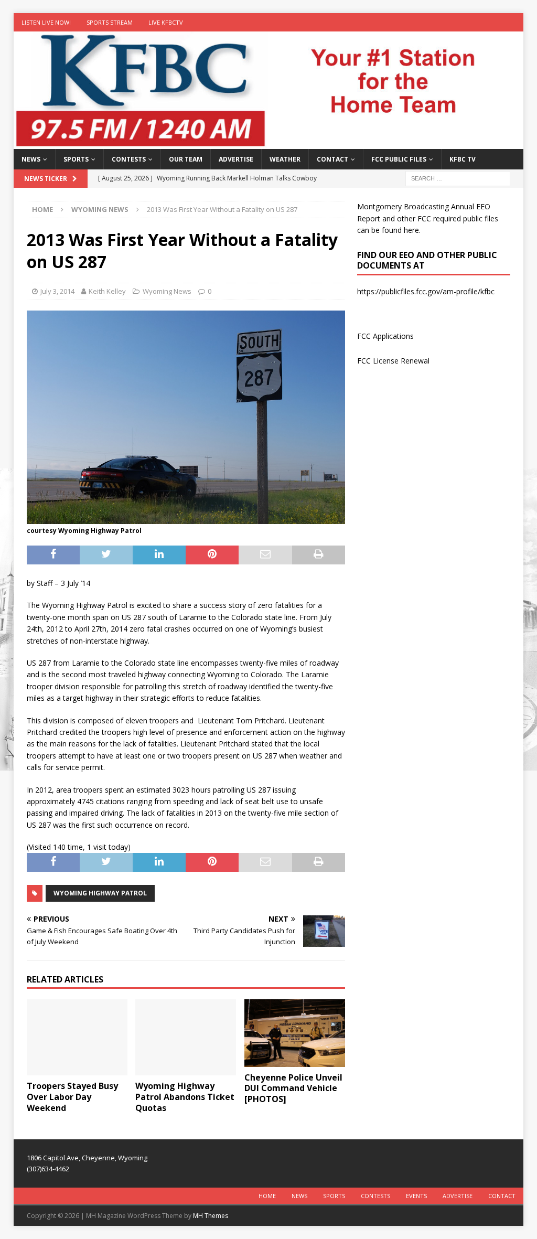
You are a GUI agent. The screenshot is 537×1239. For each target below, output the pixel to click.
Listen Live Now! (46, 22)
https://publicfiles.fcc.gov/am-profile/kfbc (426, 291)
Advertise (236, 159)
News (31, 159)
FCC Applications (385, 336)
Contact (332, 159)
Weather (285, 159)
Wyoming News (167, 291)
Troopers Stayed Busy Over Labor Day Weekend (72, 1097)
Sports (76, 159)
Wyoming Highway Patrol (100, 893)
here (411, 230)
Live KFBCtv (165, 22)
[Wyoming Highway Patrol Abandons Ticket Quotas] (185, 1037)
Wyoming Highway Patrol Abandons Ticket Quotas (184, 1097)
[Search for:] (457, 178)
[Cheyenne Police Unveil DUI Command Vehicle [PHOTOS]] (294, 1032)
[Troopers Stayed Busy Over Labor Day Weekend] (77, 1037)
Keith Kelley (107, 291)
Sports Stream (110, 22)
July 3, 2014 (57, 291)
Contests (129, 159)
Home (267, 1196)
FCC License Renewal (393, 361)
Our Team (185, 159)
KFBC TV (462, 159)
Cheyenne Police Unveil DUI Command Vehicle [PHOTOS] (293, 1088)
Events (416, 1196)
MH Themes (210, 1215)
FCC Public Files (398, 159)
